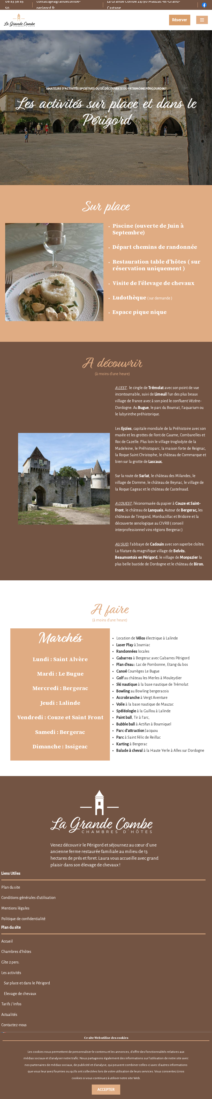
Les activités (11, 973)
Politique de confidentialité (23, 919)
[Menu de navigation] (202, 19)
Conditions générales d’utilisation (28, 898)
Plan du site (10, 887)
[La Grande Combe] (19, 20)
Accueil (7, 941)
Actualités (9, 1015)
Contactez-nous (14, 1025)
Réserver (179, 20)
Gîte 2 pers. (10, 962)
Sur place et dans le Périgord (27, 983)
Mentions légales (15, 908)
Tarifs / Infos (11, 1004)
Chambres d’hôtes (16, 952)
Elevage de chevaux (20, 994)
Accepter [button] (106, 1090)
